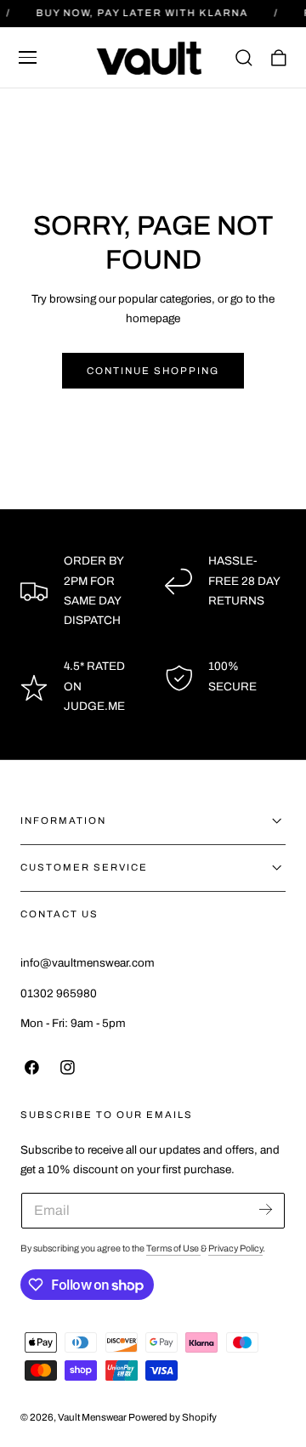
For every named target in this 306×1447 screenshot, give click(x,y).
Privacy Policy (235, 1248)
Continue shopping (153, 371)
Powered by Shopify (172, 1417)
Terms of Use (173, 1248)
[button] (28, 58)
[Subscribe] (266, 1209)
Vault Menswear (92, 1417)
